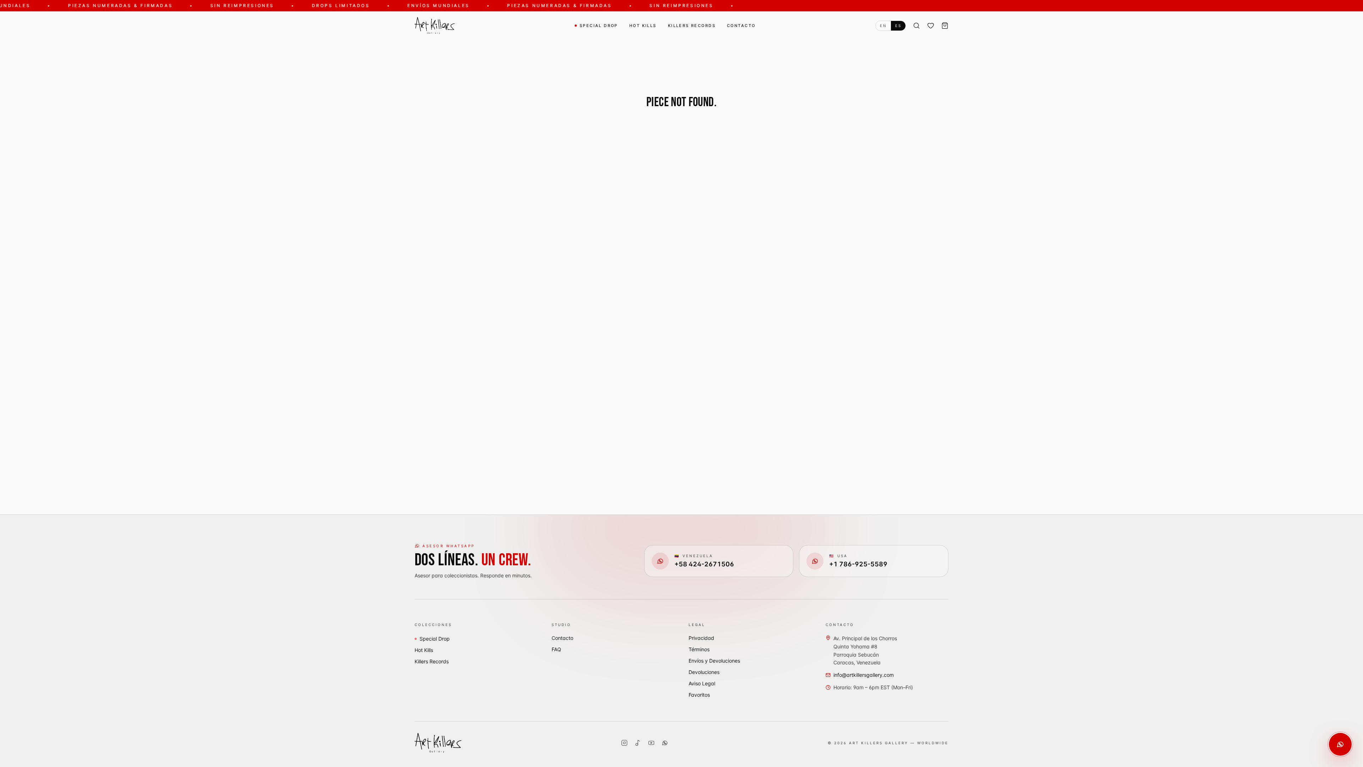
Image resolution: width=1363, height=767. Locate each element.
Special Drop (599, 25)
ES (898, 25)
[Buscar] (916, 25)
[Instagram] (624, 743)
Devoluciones (704, 672)
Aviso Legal (702, 683)
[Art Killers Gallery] (435, 25)
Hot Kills (643, 25)
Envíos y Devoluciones (714, 661)
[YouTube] (651, 743)
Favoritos (699, 695)
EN (883, 25)
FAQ (556, 649)
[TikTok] (638, 743)
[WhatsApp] (665, 743)
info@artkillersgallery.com (863, 675)
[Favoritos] (930, 25)
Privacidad (701, 638)
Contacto (741, 25)
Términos (699, 649)
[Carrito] (944, 25)
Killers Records (692, 25)
